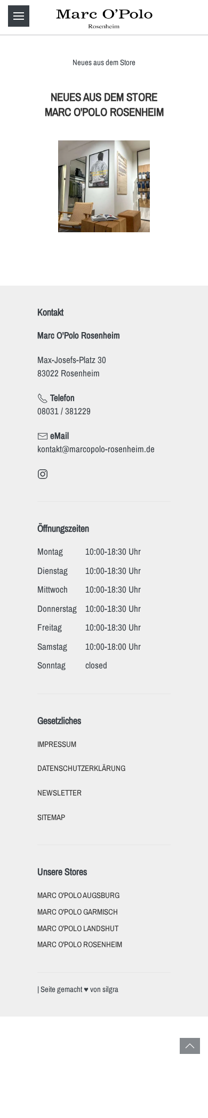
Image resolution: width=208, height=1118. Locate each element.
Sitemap (51, 817)
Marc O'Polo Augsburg (78, 895)
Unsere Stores (62, 871)
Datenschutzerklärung (81, 768)
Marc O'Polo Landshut (77, 928)
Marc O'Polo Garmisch (77, 912)
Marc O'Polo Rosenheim (79, 944)
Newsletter (59, 793)
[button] (18, 16)
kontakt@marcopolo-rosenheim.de (96, 449)
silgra (110, 989)
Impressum (56, 744)
